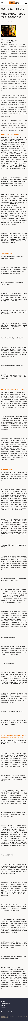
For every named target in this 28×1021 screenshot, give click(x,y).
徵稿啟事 (3, 1005)
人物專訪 (4, 22)
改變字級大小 (12, 40)
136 (9, 22)
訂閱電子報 (3, 1008)
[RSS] (5, 1011)
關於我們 (3, 1001)
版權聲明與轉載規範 (5, 1003)
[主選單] (25, 2)
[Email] (2, 1011)
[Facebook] (11, 1011)
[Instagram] (8, 1011)
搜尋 (2, 2)
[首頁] (14, 2)
